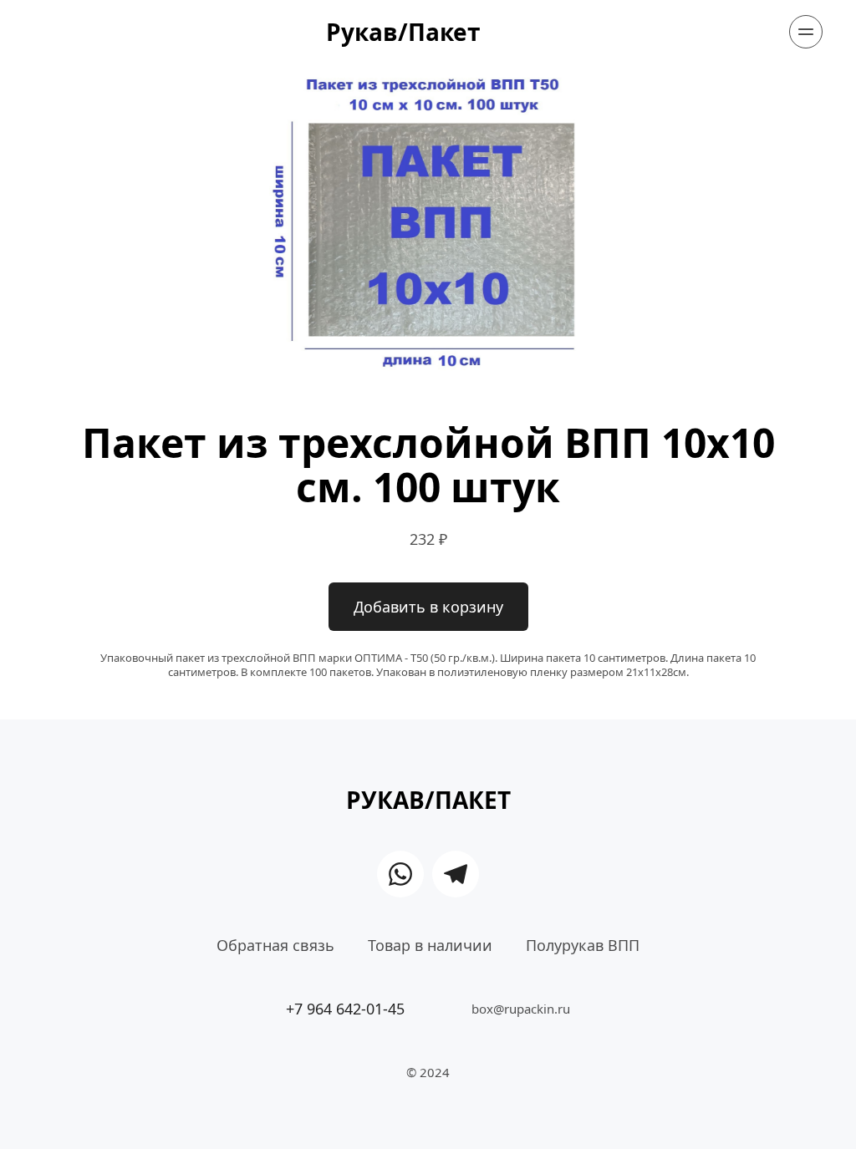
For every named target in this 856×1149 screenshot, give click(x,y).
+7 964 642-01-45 (345, 1009)
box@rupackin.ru (520, 1008)
